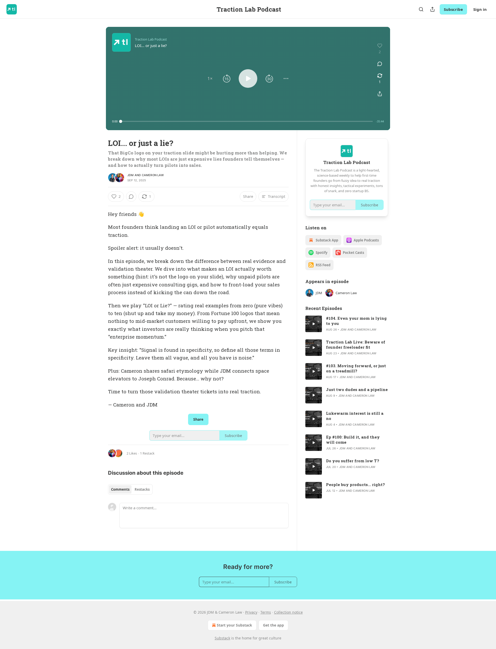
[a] (313, 324)
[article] (346, 324)
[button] (210, 78)
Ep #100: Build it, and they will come (353, 439)
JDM (130, 175)
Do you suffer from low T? (352, 460)
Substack (222, 638)
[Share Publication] (432, 9)
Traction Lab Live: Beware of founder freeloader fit (355, 344)
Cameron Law (153, 175)
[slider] (247, 121)
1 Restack (147, 453)
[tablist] (130, 489)
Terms (265, 612)
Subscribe (453, 9)
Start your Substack (234, 625)
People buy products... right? (355, 484)
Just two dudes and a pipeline (357, 389)
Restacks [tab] (142, 489)
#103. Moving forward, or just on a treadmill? (356, 368)
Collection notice (288, 612)
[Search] (421, 9)
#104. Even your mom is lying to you (356, 321)
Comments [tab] (120, 489)
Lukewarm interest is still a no (354, 416)
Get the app (273, 625)
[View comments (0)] (380, 64)
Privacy (251, 612)
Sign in (480, 9)
